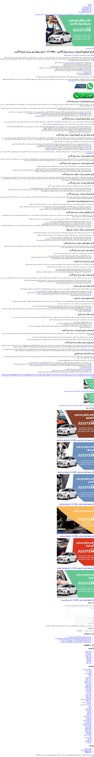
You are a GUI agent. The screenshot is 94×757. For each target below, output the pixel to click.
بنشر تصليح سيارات (60, 374)
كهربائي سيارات (9, 375)
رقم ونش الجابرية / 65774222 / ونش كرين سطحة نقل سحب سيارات (75, 642)
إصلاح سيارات (88, 673)
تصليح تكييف (88, 685)
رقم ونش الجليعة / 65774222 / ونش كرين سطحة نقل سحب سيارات (76, 640)
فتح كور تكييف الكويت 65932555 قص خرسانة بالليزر (79, 636)
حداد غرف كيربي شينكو (86, 699)
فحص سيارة (39, 240)
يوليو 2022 (89, 659)
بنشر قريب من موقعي (23, 374)
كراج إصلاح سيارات (89, 48)
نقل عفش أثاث (88, 741)
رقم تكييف (88, 703)
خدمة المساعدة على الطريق (64, 360)
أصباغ (90, 671)
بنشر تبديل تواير (77, 374)
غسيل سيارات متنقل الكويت (84, 149)
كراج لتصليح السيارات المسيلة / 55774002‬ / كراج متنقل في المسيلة (76, 472)
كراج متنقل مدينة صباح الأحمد (19, 375)
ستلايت (89, 705)
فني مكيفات (88, 721)
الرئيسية (89, 4)
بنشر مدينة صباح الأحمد (86, 374)
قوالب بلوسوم (51, 754)
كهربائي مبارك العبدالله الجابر (84, 12)
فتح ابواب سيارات (87, 366)
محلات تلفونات (88, 728)
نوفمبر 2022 (88, 656)
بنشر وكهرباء (64, 375)
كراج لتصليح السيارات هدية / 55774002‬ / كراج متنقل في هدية (77, 600)
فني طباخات (88, 717)
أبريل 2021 (88, 661)
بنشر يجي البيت (58, 375)
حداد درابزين (88, 694)
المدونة (89, 5)
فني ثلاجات (88, 715)
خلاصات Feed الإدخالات (86, 750)
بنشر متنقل (33, 79)
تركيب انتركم (88, 678)
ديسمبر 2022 (88, 655)
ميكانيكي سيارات (87, 734)
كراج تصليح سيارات (70, 62)
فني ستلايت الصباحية (86, 9)
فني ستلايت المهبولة (86, 10)
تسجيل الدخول (88, 748)
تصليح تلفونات (88, 686)
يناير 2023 (89, 654)
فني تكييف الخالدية (87, 6)
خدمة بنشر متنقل (81, 226)
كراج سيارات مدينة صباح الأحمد (33, 375)
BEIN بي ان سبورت (86, 669)
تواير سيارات (88, 691)
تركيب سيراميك (87, 682)
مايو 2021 (89, 660)
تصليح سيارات (11, 58)
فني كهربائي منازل (87, 720)
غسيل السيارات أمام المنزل (50, 149)
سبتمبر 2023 (88, 652)
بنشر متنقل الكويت (82, 113)
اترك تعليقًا (66, 55)
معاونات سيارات (38, 365)
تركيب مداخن (88, 683)
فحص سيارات (45, 224)
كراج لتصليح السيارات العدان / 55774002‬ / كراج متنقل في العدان (76, 504)
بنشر (93, 374)
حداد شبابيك (88, 698)
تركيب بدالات (88, 679)
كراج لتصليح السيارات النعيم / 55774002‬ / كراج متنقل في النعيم (77, 536)
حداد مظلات (88, 700)
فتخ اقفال (89, 712)
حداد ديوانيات (88, 696)
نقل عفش (89, 740)
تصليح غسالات (88, 687)
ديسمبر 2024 (88, 651)
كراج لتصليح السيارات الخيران (84, 74)
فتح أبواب (89, 711)
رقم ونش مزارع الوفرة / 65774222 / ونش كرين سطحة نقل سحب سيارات (74, 639)
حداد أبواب (89, 692)
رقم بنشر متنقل (59, 196)
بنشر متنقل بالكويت (56, 124)
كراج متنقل (81, 67)
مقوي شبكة (88, 732)
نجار (90, 736)
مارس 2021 (88, 663)
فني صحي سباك (87, 716)
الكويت (83, 754)
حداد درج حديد (88, 695)
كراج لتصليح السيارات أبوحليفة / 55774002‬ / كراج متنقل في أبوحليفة (75, 568)
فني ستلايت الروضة (86, 8)
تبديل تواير (51, 288)
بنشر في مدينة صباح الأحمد (34, 374)
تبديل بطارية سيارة (87, 370)
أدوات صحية (88, 670)
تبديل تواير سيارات (87, 311)
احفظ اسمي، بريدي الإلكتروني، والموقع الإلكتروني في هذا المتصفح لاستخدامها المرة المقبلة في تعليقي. (69, 625)
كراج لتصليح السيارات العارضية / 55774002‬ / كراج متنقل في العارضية (75, 440)
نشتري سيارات (63, 371)
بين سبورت (88, 677)
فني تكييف (88, 713)
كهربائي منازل (88, 726)
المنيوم (89, 674)
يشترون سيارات (41, 371)
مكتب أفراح (88, 733)
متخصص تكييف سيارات (86, 369)
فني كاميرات (88, 719)
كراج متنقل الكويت (72, 80)
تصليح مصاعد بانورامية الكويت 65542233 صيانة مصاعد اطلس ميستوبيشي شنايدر (73, 638)
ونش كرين (88, 742)
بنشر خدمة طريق (81, 131)
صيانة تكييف (88, 708)
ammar (92, 55)
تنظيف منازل (88, 690)
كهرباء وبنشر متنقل (85, 345)
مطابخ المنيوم (88, 729)
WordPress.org (88, 752)
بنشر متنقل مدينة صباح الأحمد (84, 375)
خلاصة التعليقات (87, 751)
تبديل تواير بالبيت (87, 295)
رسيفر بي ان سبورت (86, 702)
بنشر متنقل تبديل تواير (40, 291)
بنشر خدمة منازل (44, 374)
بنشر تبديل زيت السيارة (69, 374)
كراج (88, 108)
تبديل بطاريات (55, 370)
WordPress (38, 754)
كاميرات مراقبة (87, 723)
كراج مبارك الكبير (87, 71)
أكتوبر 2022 (88, 658)
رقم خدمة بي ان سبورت (85, 704)
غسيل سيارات (88, 709)
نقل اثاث (89, 738)
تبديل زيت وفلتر (51, 375)
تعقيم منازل (88, 688)
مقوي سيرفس (88, 730)
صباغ (90, 707)
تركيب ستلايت (88, 681)
